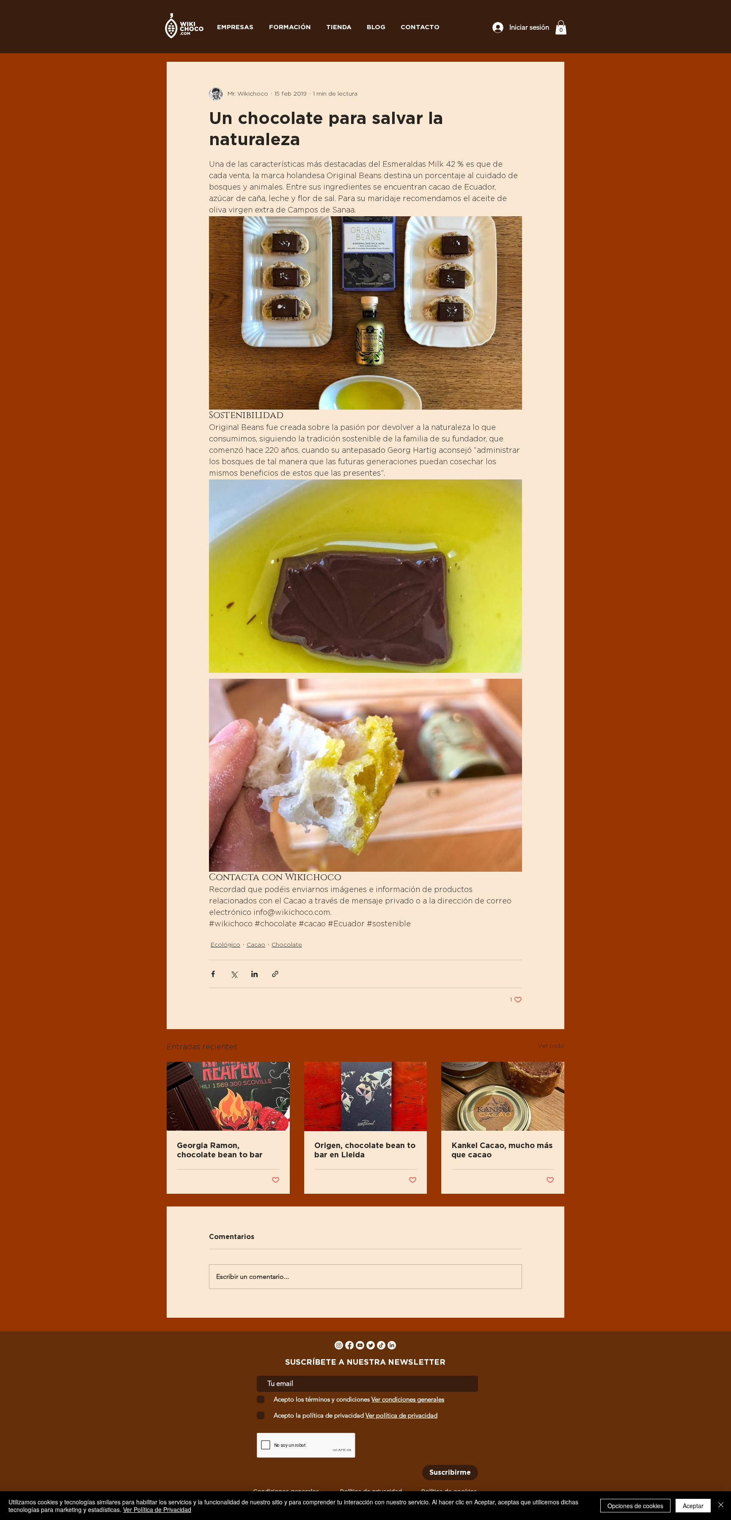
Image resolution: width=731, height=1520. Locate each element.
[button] (561, 27)
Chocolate (287, 945)
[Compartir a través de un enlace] (275, 974)
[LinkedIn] (391, 1345)
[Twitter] (370, 1345)
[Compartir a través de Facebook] (213, 974)
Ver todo (551, 1046)
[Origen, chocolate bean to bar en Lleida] (365, 1096)
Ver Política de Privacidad (157, 1509)
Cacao (256, 945)
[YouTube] (360, 1345)
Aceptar (693, 1505)
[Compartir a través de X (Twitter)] (234, 974)
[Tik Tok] (381, 1345)
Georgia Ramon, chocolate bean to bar (220, 1150)
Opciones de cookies (635, 1505)
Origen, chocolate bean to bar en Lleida (364, 1150)
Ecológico (225, 945)
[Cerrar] (721, 1505)
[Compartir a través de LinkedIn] (254, 974)
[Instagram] (339, 1345)
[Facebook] (349, 1345)
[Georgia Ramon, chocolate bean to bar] (228, 1096)
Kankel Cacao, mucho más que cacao (501, 1150)
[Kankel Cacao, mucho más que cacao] (502, 1096)
